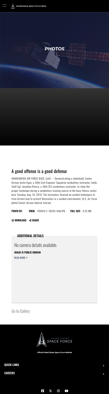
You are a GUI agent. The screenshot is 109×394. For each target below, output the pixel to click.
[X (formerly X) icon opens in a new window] (50, 391)
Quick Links (11, 364)
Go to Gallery (20, 311)
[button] (4, 6)
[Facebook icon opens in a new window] (42, 391)
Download (20, 220)
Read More (20, 257)
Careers (9, 373)
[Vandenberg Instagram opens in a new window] (58, 391)
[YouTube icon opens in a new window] (66, 391)
